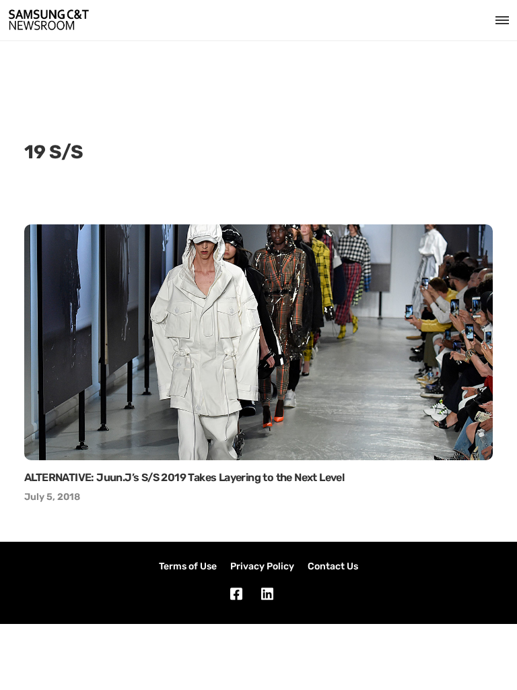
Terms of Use (188, 566)
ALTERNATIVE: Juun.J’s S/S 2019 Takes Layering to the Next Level (184, 477)
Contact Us (333, 566)
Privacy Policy (262, 566)
